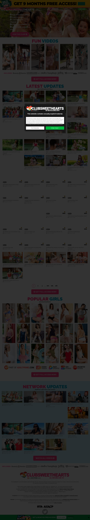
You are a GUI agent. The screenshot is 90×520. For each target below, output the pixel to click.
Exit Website (35, 128)
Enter (54, 128)
